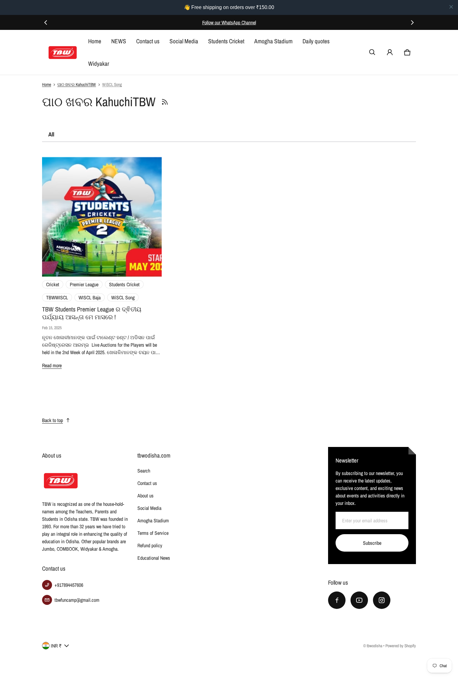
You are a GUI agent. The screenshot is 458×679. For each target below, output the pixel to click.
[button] (372, 52)
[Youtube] (359, 600)
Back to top (52, 420)
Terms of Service (153, 532)
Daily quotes (316, 41)
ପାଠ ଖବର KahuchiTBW (76, 84)
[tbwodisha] (62, 52)
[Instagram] (381, 600)
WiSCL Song (112, 84)
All (51, 134)
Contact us (148, 41)
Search (143, 470)
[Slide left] (46, 22)
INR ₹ (56, 645)
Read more (52, 365)
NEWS (118, 41)
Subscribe (372, 542)
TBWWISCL (57, 297)
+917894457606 (69, 585)
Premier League (84, 284)
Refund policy (149, 545)
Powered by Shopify (400, 645)
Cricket (52, 284)
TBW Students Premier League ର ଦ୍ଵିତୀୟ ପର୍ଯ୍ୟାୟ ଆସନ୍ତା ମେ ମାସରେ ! (91, 313)
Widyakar (98, 63)
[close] (451, 6)
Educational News (153, 557)
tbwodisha (374, 645)
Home (94, 41)
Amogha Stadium (273, 41)
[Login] (389, 52)
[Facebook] (337, 600)
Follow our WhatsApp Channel (229, 22)
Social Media (183, 41)
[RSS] (165, 102)
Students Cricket (226, 41)
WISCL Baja (90, 297)
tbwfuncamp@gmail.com (77, 599)
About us (145, 495)
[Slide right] (412, 22)
